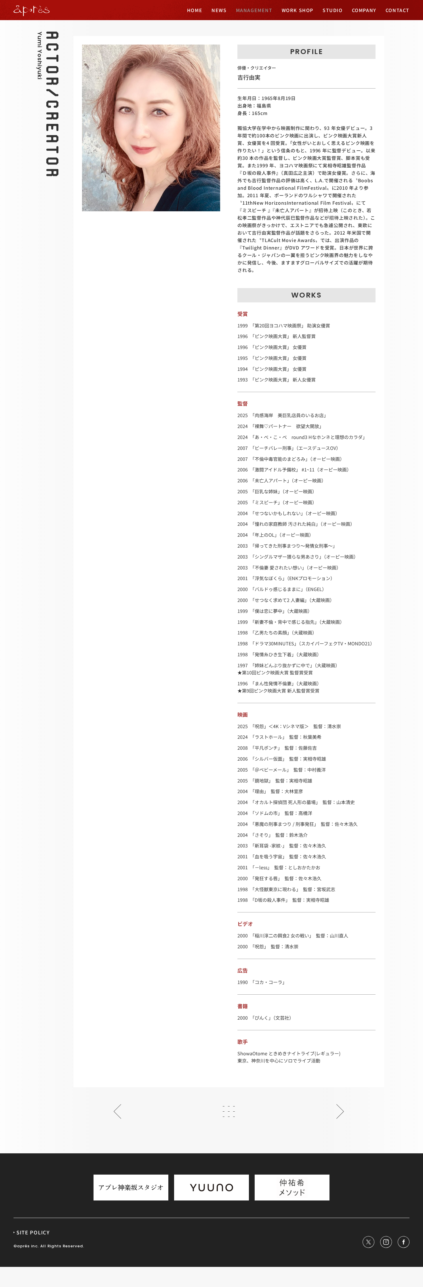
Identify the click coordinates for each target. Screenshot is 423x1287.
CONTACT (397, 10)
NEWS (219, 10)
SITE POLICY (33, 1232)
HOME (194, 10)
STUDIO (333, 10)
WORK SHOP (297, 10)
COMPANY (364, 10)
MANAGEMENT (254, 10)
